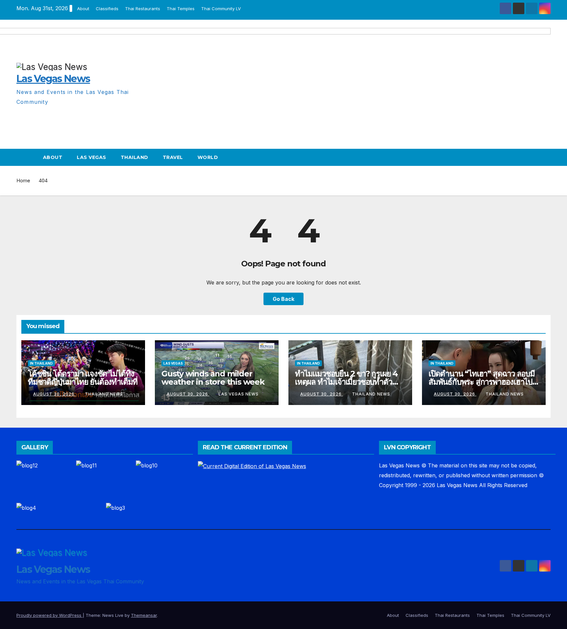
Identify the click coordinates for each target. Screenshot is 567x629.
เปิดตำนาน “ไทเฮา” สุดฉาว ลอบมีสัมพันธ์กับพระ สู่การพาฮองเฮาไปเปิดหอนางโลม (482, 382)
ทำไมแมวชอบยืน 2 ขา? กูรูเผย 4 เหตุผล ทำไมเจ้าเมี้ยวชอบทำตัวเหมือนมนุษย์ (346, 382)
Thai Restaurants (142, 8)
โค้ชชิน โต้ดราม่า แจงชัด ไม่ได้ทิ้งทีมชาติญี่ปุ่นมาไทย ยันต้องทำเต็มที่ (82, 378)
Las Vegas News (239, 394)
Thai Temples (181, 8)
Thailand (134, 157)
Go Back (283, 299)
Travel (173, 157)
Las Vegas (91, 157)
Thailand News (104, 394)
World (208, 157)
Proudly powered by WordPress (49, 615)
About (83, 8)
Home (23, 180)
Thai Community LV (221, 8)
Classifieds (107, 8)
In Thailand (41, 363)
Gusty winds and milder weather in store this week (212, 378)
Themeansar (144, 615)
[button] (546, 157)
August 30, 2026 (54, 394)
